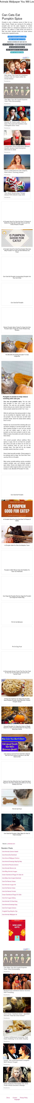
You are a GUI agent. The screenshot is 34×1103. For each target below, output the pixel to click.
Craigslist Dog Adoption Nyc (9, 911)
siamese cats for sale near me (23, 44)
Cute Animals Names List (9, 868)
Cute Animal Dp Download (9, 855)
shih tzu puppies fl (8, 44)
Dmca (8, 1097)
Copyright (17, 1099)
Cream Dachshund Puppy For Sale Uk (12, 875)
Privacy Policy (24, 1097)
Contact (15, 1097)
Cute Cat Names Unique (9, 881)
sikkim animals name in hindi (17, 39)
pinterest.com (11, 843)
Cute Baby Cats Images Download (11, 878)
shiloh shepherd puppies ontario (17, 36)
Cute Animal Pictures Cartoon (10, 865)
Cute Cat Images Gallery (9, 898)
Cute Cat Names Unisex (8, 888)
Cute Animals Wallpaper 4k (9, 914)
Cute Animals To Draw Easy (9, 901)
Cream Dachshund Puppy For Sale (11, 894)
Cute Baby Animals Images (9, 871)
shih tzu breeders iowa (17, 52)
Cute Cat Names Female (9, 891)
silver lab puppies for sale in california (17, 50)
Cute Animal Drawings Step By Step (12, 861)
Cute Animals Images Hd (9, 884)
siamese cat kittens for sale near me (17, 42)
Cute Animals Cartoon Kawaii (10, 851)
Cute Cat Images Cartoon (9, 908)
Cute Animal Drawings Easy (9, 904)
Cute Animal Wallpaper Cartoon (10, 858)
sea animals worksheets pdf (17, 47)
